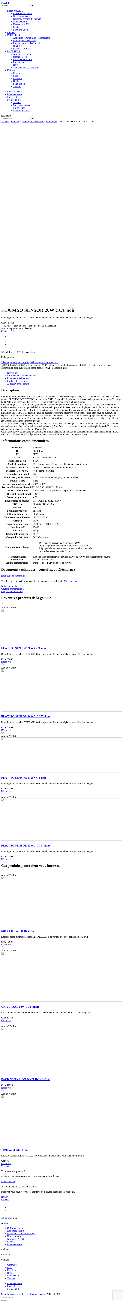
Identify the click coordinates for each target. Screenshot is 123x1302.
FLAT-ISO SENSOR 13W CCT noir (23, 777)
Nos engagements (21, 16)
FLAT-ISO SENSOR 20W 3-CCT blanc (25, 716)
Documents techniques (18, 378)
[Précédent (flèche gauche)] (2, 1300)
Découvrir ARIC (15, 10)
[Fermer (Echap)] (11, 1297)
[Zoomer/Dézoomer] (2, 1297)
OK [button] (32, 5)
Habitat (16, 81)
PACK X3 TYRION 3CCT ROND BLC (25, 1079)
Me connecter (70, 581)
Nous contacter (8, 1181)
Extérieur (17, 78)
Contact (17, 27)
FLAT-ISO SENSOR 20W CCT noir (23, 648)
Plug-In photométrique (11, 591)
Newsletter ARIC (21, 24)
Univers (11, 70)
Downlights (51, 121)
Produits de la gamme (17, 381)
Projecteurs (18, 62)
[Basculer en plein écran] (5, 1297)
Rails (15, 65)
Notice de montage (10, 586)
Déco (15, 75)
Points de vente (14, 1286)
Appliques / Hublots (22, 54)
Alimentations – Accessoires (26, 67)
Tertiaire (17, 86)
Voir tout (5, 1166)
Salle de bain (19, 84)
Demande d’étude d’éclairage (27, 19)
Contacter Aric (8, 331)
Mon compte (13, 1289)
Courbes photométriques (12, 588)
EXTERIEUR (14, 51)
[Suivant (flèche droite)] (5, 1300)
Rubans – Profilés (21, 48)
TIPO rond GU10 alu (14, 1150)
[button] (28, 325)
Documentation (20, 29)
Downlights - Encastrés (33, 121)
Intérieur (15, 121)
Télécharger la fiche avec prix (44, 362)
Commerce (18, 73)
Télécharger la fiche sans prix (15, 362)
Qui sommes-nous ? (22, 13)
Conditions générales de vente (15, 1294)
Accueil (5, 121)
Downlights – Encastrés (24, 40)
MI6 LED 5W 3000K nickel (18, 930)
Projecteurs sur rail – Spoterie (27, 43)
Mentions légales (38, 1294)
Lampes (11, 32)
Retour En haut (5, 1198)
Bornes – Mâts (20, 56)
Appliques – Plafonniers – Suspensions (31, 38)
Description (12, 373)
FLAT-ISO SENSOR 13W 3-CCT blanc (25, 845)
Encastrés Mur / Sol (22, 59)
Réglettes (17, 46)
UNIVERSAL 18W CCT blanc (20, 1006)
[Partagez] (8, 1297)
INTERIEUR (13, 35)
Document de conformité (13, 576)
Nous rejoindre (20, 21)
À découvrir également (18, 383)
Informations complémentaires (21, 375)
